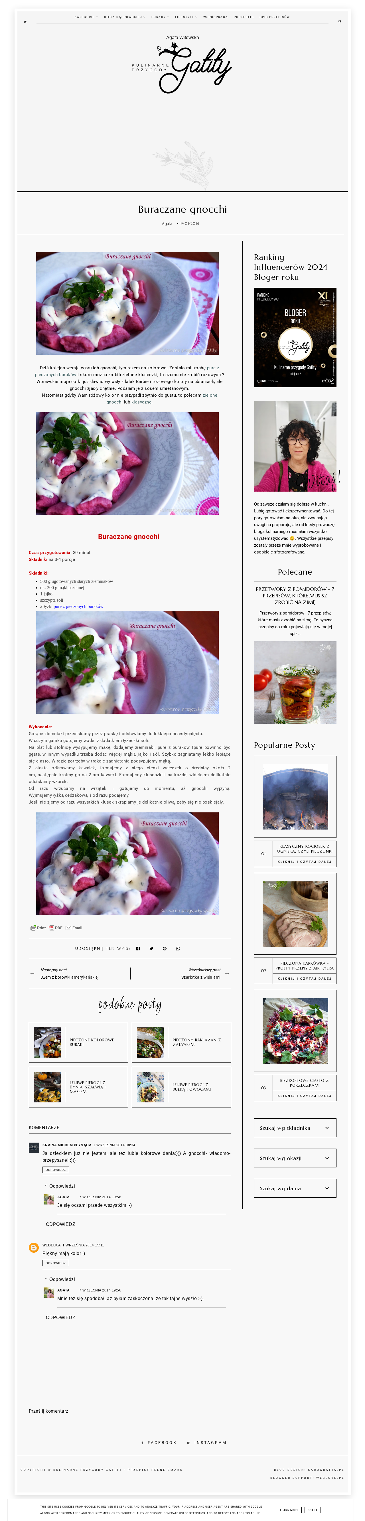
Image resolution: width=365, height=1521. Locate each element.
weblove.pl (330, 1477)
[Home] (25, 21)
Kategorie (85, 17)
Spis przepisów (275, 17)
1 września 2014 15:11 (83, 1245)
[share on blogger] (166, 948)
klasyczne (141, 402)
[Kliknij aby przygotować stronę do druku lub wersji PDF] (56, 930)
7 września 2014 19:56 (100, 1197)
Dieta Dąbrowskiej (123, 17)
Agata (64, 1197)
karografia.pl (326, 1469)
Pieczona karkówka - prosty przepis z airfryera (305, 966)
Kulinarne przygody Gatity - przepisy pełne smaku (118, 1469)
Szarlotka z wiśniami (200, 977)
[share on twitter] (151, 948)
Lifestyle (185, 17)
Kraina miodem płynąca (67, 1145)
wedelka (51, 1245)
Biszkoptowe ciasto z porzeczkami (304, 1083)
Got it (313, 1510)
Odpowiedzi (62, 1186)
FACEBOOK (162, 1442)
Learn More (289, 1510)
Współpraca (215, 17)
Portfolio (244, 17)
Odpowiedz (56, 1169)
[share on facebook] (138, 948)
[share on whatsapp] (178, 948)
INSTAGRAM (210, 1442)
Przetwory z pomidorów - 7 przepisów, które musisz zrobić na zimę (295, 595)
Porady (159, 17)
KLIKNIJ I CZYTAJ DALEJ (305, 862)
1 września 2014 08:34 (114, 1145)
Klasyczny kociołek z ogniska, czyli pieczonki (305, 849)
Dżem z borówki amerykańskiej (69, 977)
